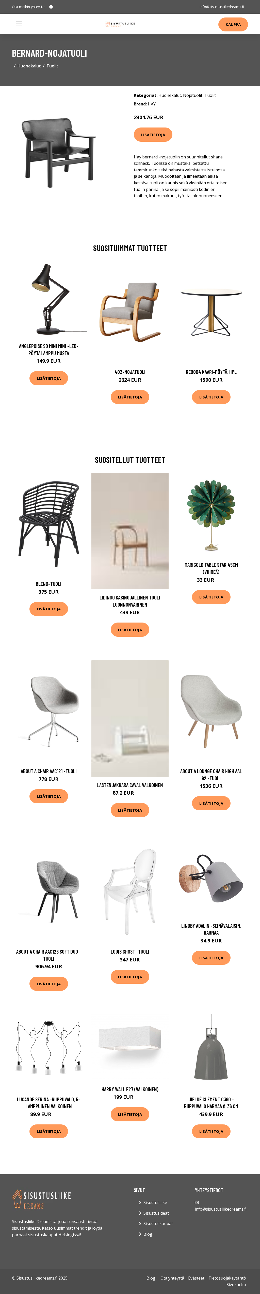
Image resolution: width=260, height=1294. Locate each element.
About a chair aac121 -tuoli (49, 771)
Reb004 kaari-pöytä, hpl (211, 372)
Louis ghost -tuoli (130, 951)
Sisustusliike (155, 1202)
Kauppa (233, 24)
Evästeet (196, 1278)
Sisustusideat (156, 1213)
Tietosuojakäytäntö (227, 1278)
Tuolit (52, 66)
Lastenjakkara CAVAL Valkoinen (130, 785)
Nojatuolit (192, 95)
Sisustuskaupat (158, 1223)
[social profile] (51, 7)
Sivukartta (236, 1284)
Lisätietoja (153, 134)
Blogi (148, 1234)
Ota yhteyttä (172, 1278)
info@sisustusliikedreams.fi (222, 6)
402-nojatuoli (130, 372)
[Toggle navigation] (19, 24)
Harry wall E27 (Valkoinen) (130, 1089)
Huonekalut (29, 66)
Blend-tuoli (48, 583)
